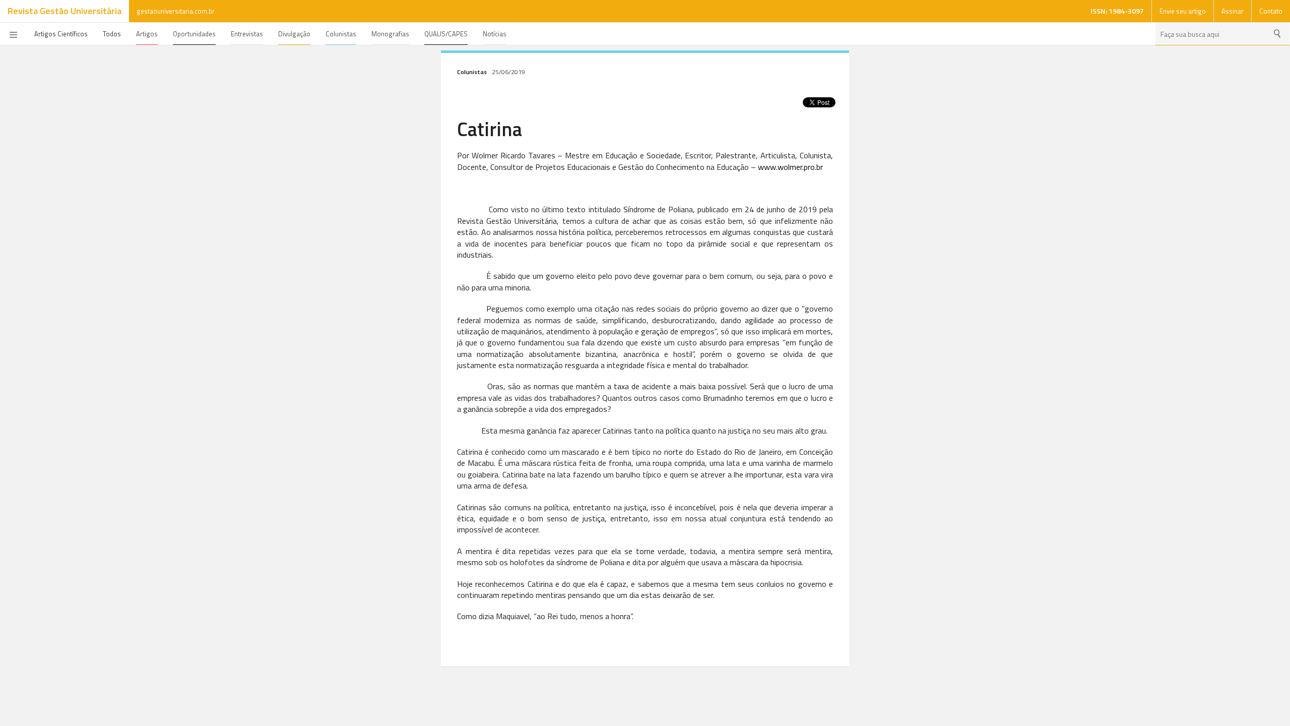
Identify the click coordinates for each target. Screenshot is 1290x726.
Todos (112, 34)
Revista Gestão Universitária (64, 11)
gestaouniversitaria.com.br (176, 11)
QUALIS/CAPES (446, 34)
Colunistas (341, 34)
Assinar (1232, 11)
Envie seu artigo (1182, 11)
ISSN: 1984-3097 (1117, 11)
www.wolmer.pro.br (790, 167)
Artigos (147, 34)
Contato (1270, 11)
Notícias (494, 34)
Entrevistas (247, 34)
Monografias (390, 34)
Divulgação (294, 34)
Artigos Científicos (61, 34)
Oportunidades (194, 34)
